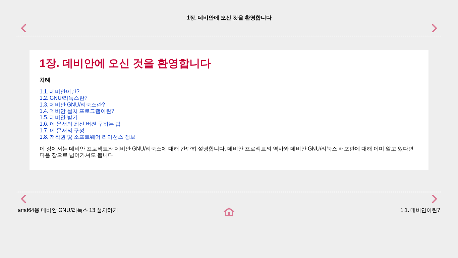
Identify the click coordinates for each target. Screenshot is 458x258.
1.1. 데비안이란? (59, 91)
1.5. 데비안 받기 (59, 117)
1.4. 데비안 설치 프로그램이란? (77, 111)
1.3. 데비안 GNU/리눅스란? (72, 105)
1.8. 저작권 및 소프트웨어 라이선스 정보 (87, 137)
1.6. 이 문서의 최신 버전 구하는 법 (80, 124)
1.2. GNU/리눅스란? (64, 98)
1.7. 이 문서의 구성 (62, 130)
